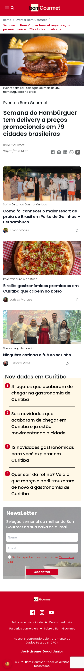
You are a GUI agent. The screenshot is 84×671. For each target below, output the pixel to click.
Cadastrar (42, 572)
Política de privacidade (27, 622)
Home (7, 20)
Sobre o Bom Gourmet (59, 628)
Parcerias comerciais (23, 628)
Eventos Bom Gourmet (31, 20)
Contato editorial (60, 622)
